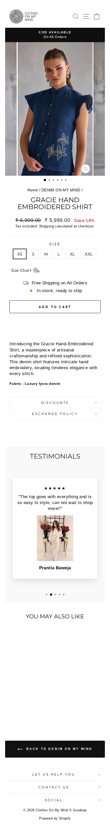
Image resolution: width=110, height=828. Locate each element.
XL (72, 254)
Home (32, 190)
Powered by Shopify (55, 818)
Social (54, 800)
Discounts (55, 403)
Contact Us (53, 787)
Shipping (46, 226)
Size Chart (21, 270)
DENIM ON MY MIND (61, 190)
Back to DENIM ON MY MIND (59, 749)
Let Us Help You (53, 774)
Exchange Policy (55, 414)
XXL (89, 254)
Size (55, 244)
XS (19, 254)
